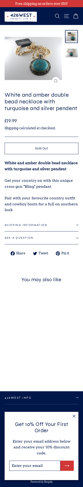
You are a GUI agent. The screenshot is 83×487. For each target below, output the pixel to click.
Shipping (11, 128)
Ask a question (19, 237)
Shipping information (26, 225)
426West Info (18, 397)
